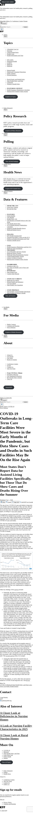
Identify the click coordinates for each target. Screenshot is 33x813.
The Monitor (10, 217)
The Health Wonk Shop (13, 223)
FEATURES (11, 214)
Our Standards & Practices (14, 376)
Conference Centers (17, 21)
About (5, 335)
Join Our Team (11, 368)
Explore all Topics (11, 96)
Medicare (9, 66)
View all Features (10, 296)
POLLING (10, 234)
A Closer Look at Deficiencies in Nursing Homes (14, 716)
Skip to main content (7, 2)
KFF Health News (9, 179)
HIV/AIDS (10, 60)
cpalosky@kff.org (6, 700)
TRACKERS (11, 250)
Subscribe (2, 21)
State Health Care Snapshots (15, 285)
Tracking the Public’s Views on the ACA (18, 237)
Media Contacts (11, 324)
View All (9, 379)
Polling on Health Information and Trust (18, 239)
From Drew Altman (12, 207)
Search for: (3, 27)
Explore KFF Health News (13, 188)
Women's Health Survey (14, 240)
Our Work (10, 358)
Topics (5, 34)
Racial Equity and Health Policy (16, 79)
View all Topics (6, 762)
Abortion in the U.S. (12, 266)
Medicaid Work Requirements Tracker (17, 255)
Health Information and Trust (15, 55)
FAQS (9, 245)
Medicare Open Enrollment (14, 248)
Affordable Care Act (12, 49)
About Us (9, 355)
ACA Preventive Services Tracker (16, 251)
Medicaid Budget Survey (14, 230)
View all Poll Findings (12, 161)
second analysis (10, 656)
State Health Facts (12, 272)
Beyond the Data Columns (14, 377)
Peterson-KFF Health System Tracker (17, 91)
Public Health (10, 686)
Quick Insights (11, 216)
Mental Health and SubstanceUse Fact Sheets (15, 282)
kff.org (28, 680)
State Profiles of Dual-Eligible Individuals (18, 291)
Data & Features (8, 191)
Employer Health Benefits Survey (16, 228)
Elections (9, 51)
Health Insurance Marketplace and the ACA (19, 247)
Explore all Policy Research (13, 130)
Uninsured (10, 82)
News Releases (11, 327)
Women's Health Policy (13, 84)
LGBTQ (9, 63)
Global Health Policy (13, 52)
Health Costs (10, 54)
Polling (5, 133)
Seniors (16, 686)
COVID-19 (11, 406)
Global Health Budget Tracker (15, 256)
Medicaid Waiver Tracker (14, 253)
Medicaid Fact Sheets (13, 280)
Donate (25, 21)
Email (9, 502)
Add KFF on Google (27, 502)
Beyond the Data (11, 209)
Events (9, 365)
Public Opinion (11, 73)
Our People (10, 356)
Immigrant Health (12, 61)
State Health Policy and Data (15, 81)
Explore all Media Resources (14, 332)
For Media (6, 307)
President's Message (12, 374)
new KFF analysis (17, 511)
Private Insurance (12, 75)
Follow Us (9, 21)
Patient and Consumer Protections (16, 72)
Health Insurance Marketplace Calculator (18, 90)
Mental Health (11, 70)
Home (1, 406)
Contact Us (10, 367)
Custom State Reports (13, 274)
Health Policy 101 (12, 219)
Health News (7, 164)
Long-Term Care (8, 755)
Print (3, 502)
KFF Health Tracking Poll (14, 236)
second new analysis (7, 514)
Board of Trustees (12, 359)
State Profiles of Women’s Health (16, 293)
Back (5, 36)
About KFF (9, 387)
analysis (16, 589)
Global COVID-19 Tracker (14, 258)
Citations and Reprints (13, 326)
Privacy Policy (8, 802)
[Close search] (2, 29)
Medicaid (9, 64)
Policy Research (8, 108)
